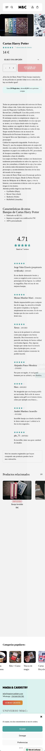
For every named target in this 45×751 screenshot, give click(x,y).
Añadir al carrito (30, 68)
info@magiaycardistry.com (13, 694)
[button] (41, 716)
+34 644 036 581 (17, 696)
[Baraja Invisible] (17, 490)
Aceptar (22, 729)
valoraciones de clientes (23, 47)
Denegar (22, 736)
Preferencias (22, 742)
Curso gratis (12, 703)
